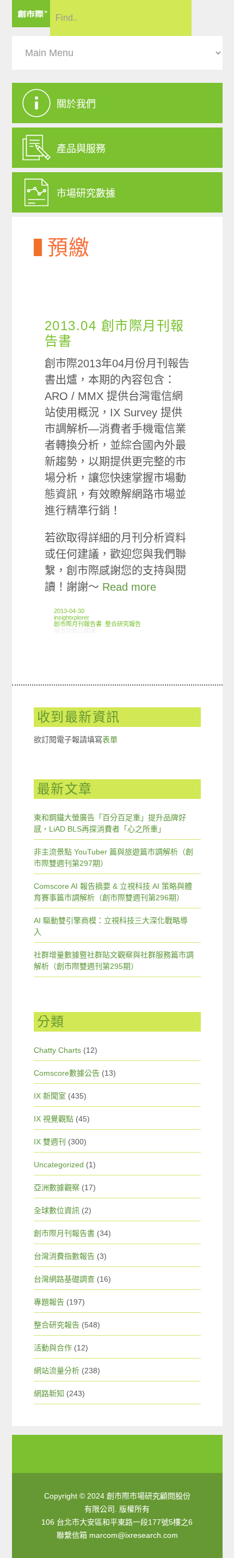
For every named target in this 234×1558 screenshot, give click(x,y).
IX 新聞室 (50, 1096)
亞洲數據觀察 (56, 1187)
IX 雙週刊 (50, 1141)
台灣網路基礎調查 (64, 1279)
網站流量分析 (56, 1370)
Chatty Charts (57, 1050)
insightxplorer (71, 617)
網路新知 (49, 1393)
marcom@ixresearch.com (133, 1535)
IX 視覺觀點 (53, 1118)
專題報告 (49, 1302)
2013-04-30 (69, 611)
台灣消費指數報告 (64, 1256)
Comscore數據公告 (67, 1073)
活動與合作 (53, 1347)
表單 (110, 739)
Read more (129, 587)
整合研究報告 (123, 624)
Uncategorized (59, 1164)
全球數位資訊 (56, 1210)
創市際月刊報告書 (78, 624)
